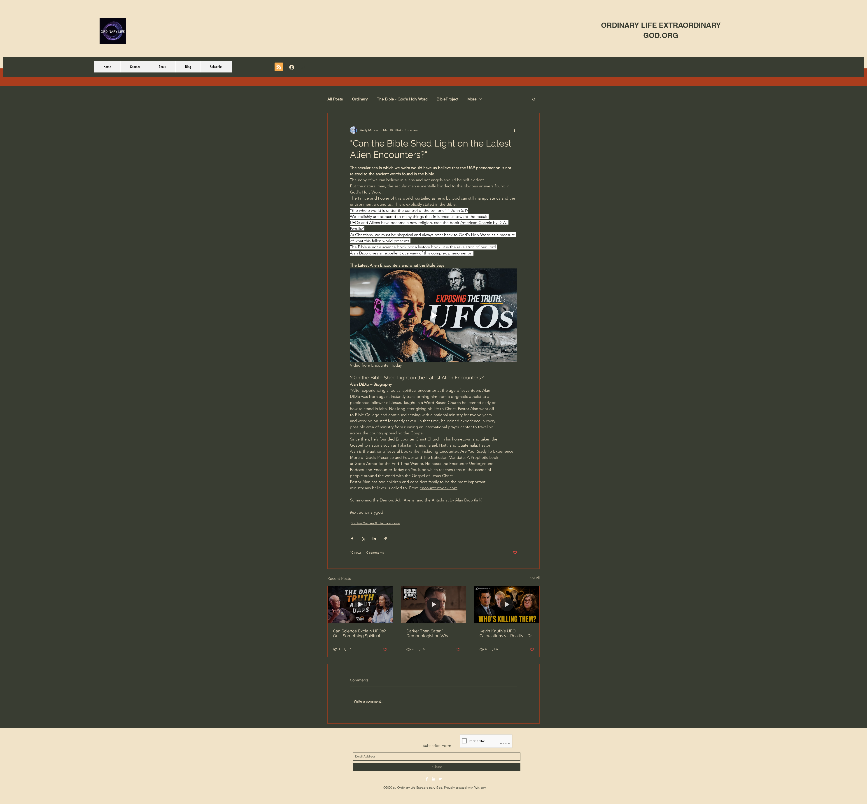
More (472, 99)
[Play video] (433, 315)
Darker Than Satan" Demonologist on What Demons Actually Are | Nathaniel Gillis (428, 633)
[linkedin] (433, 779)
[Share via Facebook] (352, 538)
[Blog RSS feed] (279, 67)
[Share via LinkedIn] (374, 538)
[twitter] (440, 779)
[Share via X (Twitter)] (363, 538)
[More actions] (514, 130)
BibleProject (447, 99)
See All (535, 578)
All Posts (335, 99)
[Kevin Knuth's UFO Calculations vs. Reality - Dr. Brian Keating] (506, 604)
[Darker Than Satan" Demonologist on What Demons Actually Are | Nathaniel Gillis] (433, 604)
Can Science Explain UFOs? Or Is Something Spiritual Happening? (359, 633)
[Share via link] (385, 538)
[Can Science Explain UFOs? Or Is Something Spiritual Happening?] (360, 604)
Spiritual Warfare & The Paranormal (375, 523)
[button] (534, 99)
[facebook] (426, 779)
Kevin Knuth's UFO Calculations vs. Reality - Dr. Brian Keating (506, 633)
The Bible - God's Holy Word (402, 99)
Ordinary (360, 99)
